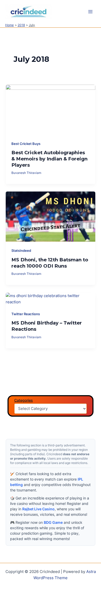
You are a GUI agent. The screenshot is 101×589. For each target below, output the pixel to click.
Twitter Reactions (25, 314)
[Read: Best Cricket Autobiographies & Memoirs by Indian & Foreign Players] (50, 109)
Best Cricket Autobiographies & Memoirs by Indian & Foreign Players (49, 159)
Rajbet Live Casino (38, 509)
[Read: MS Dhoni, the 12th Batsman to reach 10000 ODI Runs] (50, 216)
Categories (23, 400)
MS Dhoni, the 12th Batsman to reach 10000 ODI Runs (49, 263)
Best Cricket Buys (25, 144)
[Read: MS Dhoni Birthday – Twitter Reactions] (50, 298)
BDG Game (53, 522)
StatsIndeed (21, 251)
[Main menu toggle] (90, 11)
